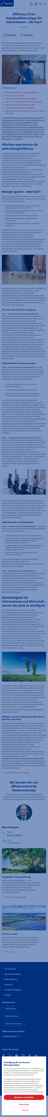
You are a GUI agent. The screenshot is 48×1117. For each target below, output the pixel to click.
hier (26, 1092)
